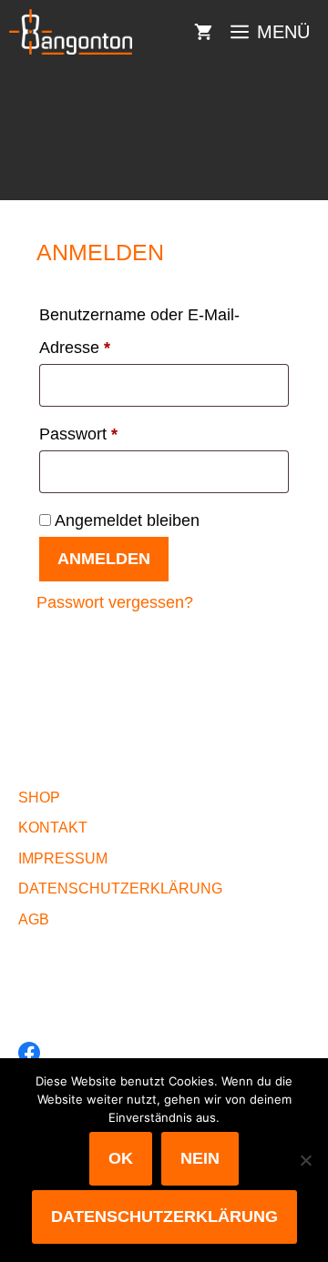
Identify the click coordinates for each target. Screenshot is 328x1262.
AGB (33, 919)
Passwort (119, 433)
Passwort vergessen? (114, 602)
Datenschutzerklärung (164, 1216)
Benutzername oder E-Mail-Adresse (139, 331)
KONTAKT (52, 827)
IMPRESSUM (63, 858)
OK (120, 1158)
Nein (200, 1158)
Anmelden (103, 559)
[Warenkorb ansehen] (203, 32)
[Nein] (305, 1160)
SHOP (39, 797)
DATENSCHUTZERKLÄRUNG (120, 888)
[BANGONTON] (70, 32)
